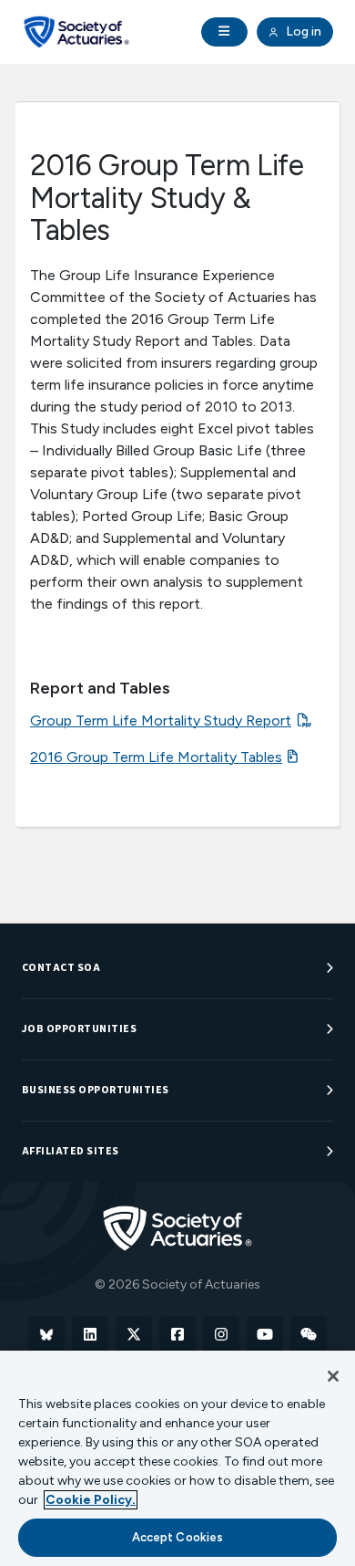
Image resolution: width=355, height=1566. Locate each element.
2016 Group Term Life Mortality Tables (156, 757)
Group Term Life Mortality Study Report (160, 720)
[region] (177, 1458)
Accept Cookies (178, 1537)
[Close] (333, 1376)
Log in (302, 31)
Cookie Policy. (91, 1500)
